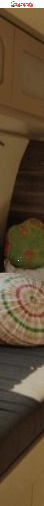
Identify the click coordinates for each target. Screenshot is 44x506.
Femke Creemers (22, 260)
